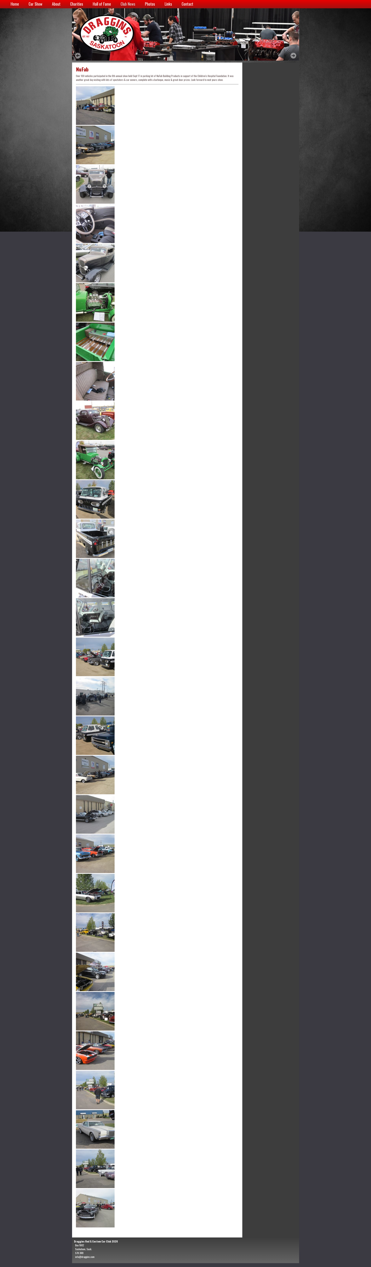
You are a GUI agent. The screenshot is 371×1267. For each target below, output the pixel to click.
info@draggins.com (84, 1257)
